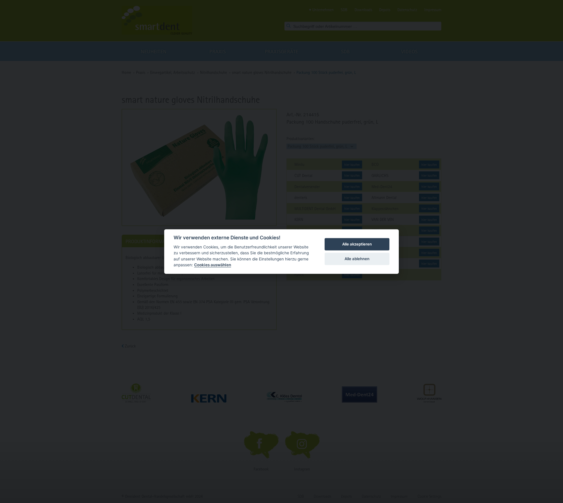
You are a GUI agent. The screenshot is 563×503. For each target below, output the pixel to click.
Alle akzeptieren (357, 244)
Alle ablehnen (357, 258)
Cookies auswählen (212, 264)
